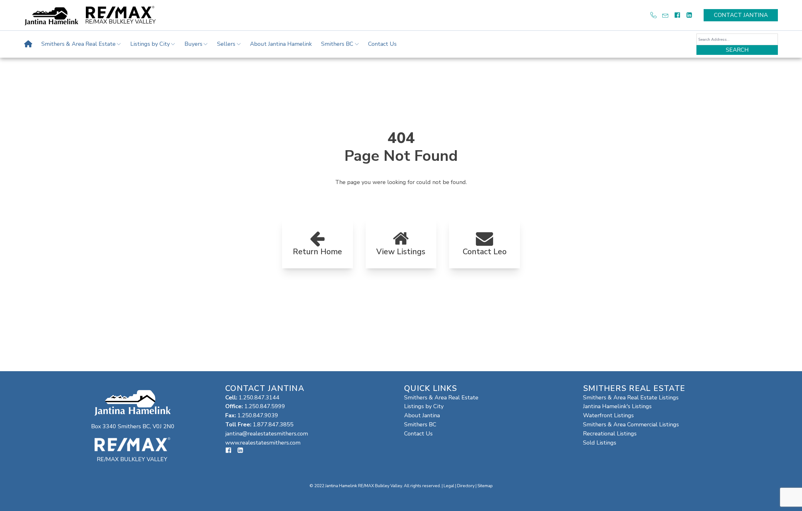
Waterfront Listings (608, 415)
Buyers (193, 44)
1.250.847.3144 (259, 397)
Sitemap (485, 486)
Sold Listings (599, 442)
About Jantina (422, 415)
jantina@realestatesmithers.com (266, 433)
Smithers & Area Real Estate (78, 44)
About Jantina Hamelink (281, 44)
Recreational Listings (610, 433)
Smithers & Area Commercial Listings (631, 424)
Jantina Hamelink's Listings (617, 406)
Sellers (226, 44)
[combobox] (737, 39)
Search (737, 50)
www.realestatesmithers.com (262, 442)
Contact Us (382, 44)
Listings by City (150, 44)
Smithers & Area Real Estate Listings (631, 397)
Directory (466, 486)
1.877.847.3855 (273, 424)
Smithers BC (337, 44)
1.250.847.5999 (264, 406)
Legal (449, 486)
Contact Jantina (741, 15)
